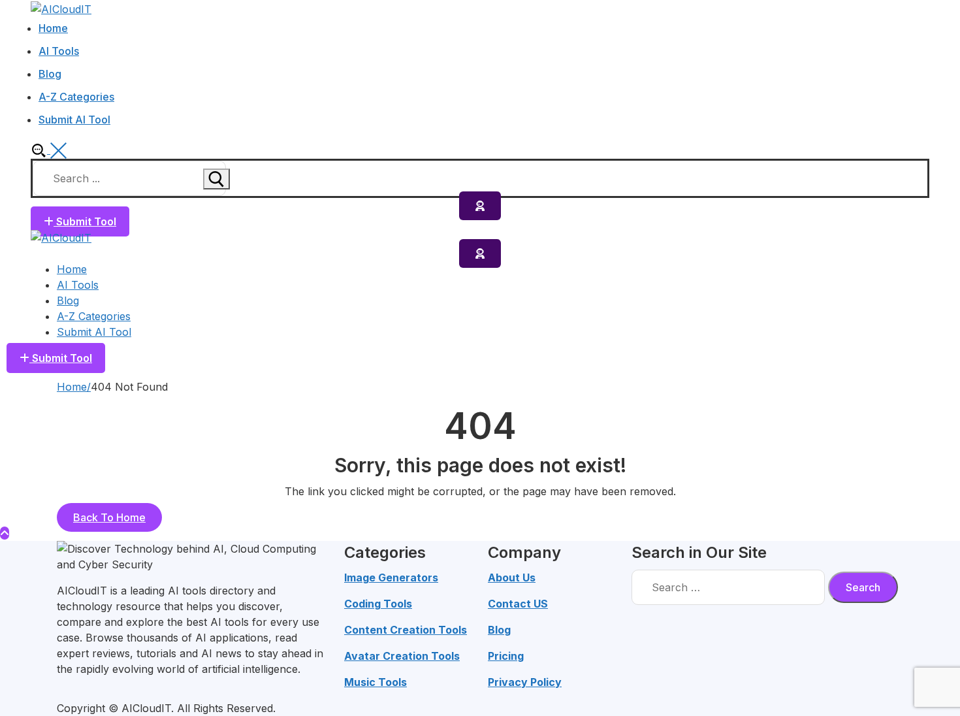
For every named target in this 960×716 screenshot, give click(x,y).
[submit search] (216, 179)
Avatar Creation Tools (402, 655)
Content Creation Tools (405, 629)
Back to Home (109, 517)
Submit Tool (85, 221)
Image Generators (391, 577)
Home (72, 386)
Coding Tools (378, 603)
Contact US (518, 603)
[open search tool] (49, 149)
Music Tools (375, 682)
